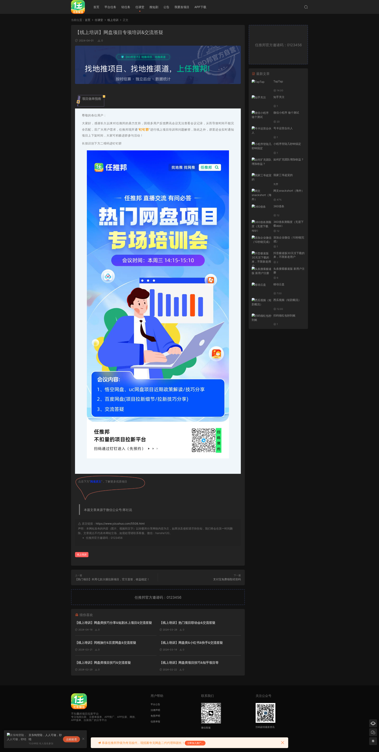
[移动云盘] (261, 284)
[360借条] (261, 206)
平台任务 (110, 7)
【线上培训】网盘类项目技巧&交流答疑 (103, 662)
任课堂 (139, 7)
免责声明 (155, 715)
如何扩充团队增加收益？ (288, 159)
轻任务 (125, 7)
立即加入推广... (195, 743)
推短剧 (153, 7)
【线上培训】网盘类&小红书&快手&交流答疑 (191, 643)
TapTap (278, 81)
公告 (166, 7)
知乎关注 (278, 97)
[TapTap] (261, 81)
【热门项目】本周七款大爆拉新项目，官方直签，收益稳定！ (112, 579)
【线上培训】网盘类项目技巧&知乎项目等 (189, 662)
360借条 (278, 206)
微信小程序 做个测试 (286, 112)
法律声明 (155, 710)
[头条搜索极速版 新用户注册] (261, 271)
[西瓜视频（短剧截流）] (261, 302)
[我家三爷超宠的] (261, 177)
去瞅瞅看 (71, 739)
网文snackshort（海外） (288, 190)
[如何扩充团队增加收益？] (261, 161)
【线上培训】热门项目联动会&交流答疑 (187, 623)
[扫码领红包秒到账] (261, 318)
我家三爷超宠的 (283, 175)
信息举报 (155, 721)
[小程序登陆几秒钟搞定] (261, 146)
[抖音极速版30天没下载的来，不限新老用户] (261, 259)
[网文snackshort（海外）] (261, 195)
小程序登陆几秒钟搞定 (287, 143)
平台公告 (155, 704)
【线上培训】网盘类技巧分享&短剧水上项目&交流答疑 (113, 623)
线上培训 (81, 554)
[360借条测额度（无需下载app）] (261, 226)
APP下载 (200, 7)
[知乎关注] (261, 97)
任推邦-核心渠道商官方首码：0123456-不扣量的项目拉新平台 (78, 7)
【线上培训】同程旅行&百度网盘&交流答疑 (105, 643)
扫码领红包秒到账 (284, 315)
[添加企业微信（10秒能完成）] (261, 240)
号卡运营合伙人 (283, 128)
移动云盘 (278, 284)
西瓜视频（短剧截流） (287, 300)
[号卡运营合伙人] (261, 130)
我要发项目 (181, 7)
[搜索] (306, 7)
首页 (96, 7)
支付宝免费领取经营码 (227, 579)
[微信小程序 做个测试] (261, 115)
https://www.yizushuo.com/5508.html (120, 523)
